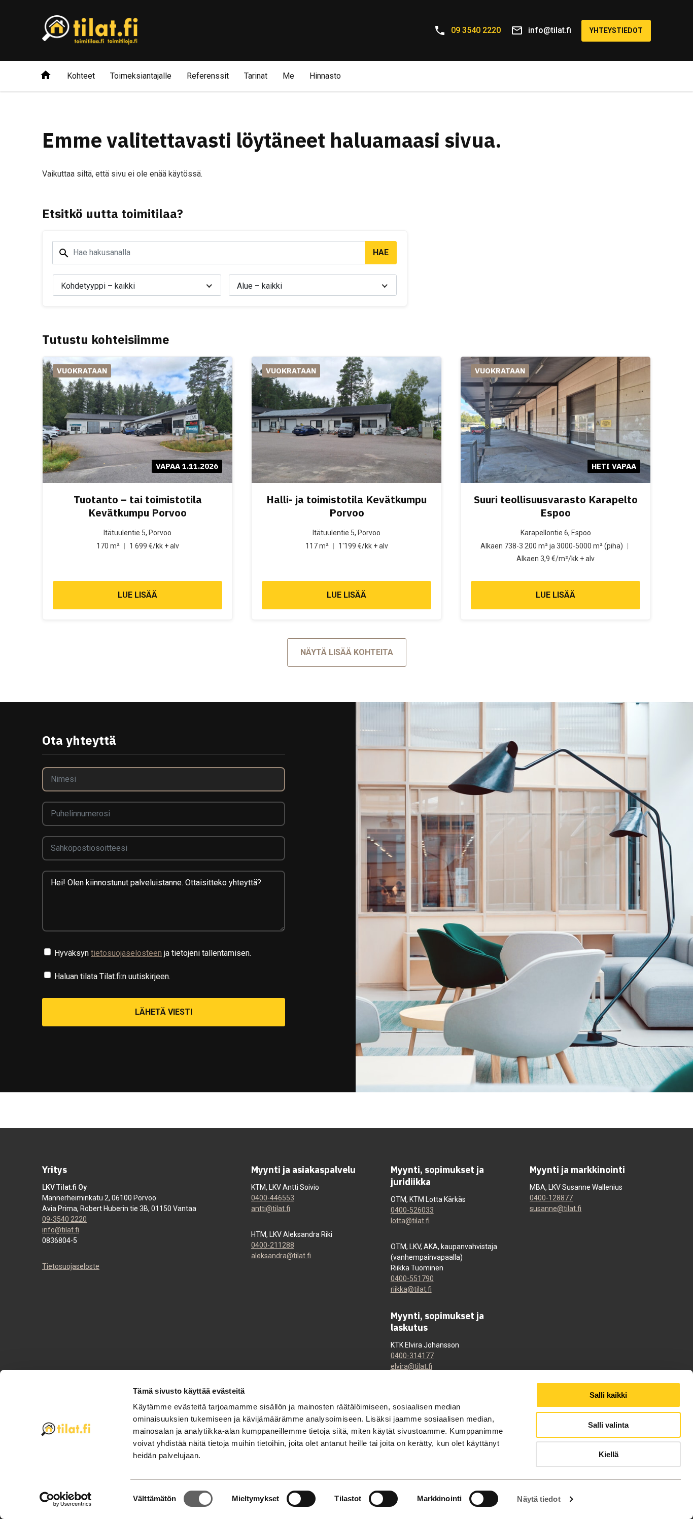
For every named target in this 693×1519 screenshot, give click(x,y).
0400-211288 (272, 1245)
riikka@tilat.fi (411, 1289)
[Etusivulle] (45, 76)
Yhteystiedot (616, 30)
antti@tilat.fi (270, 1208)
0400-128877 (551, 1198)
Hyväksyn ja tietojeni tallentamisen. (152, 953)
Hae (381, 252)
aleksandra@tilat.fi (281, 1256)
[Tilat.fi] (90, 30)
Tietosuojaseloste (70, 1266)
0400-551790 (412, 1278)
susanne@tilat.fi (555, 1208)
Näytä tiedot (538, 1499)
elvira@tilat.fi (411, 1366)
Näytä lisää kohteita (346, 652)
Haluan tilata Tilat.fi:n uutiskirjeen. (112, 976)
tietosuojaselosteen (126, 953)
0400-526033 (412, 1210)
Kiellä (608, 1454)
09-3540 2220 (64, 1219)
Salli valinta (608, 1425)
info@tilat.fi (60, 1230)
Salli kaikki (608, 1395)
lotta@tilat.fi (410, 1221)
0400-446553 (272, 1198)
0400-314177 (412, 1356)
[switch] (301, 1499)
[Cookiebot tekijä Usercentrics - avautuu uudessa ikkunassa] (65, 1499)
